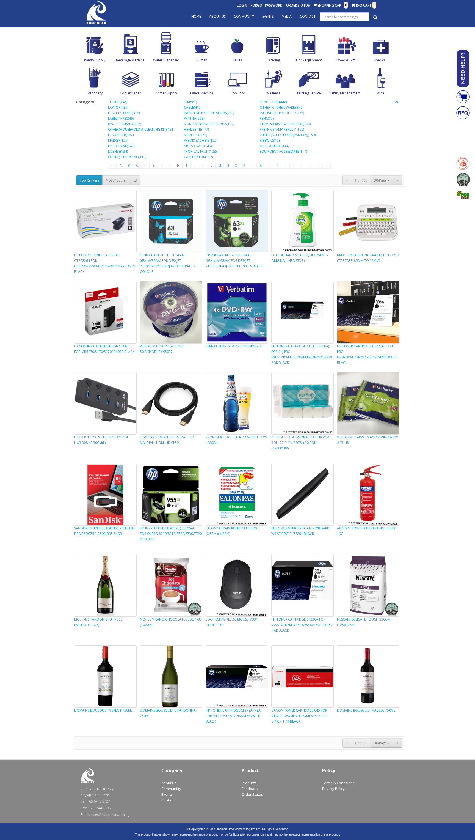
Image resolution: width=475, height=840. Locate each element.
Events (268, 16)
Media (287, 16)
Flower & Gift (345, 60)
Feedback (250, 788)
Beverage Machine (130, 60)
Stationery (95, 93)
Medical (380, 60)
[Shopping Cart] (463, 96)
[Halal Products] (463, 179)
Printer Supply (166, 93)
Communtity (171, 788)
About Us (217, 16)
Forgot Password (267, 5)
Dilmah (201, 60)
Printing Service (309, 93)
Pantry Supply (94, 60)
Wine (380, 93)
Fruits (237, 60)
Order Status (298, 5)
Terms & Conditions (338, 782)
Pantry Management (344, 93)
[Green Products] (463, 195)
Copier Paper (130, 93)
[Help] (463, 68)
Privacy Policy (333, 788)
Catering (273, 60)
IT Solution (238, 93)
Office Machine (201, 93)
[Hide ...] (397, 102)
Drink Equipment (309, 60)
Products (249, 782)
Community (244, 16)
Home (196, 16)
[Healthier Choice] (463, 163)
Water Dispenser (166, 60)
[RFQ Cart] (463, 112)
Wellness (273, 93)
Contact (308, 16)
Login (242, 5)
